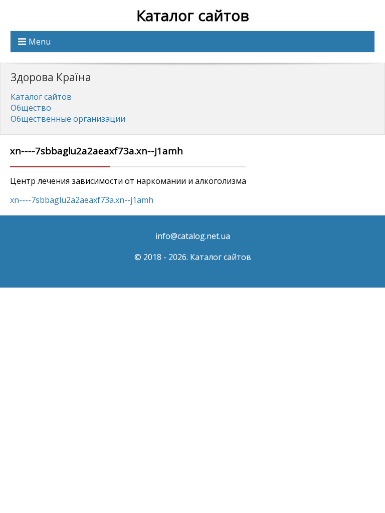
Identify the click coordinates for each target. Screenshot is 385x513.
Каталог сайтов (192, 15)
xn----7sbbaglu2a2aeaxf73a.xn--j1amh (81, 199)
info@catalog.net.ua (192, 235)
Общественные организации (68, 118)
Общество (31, 107)
